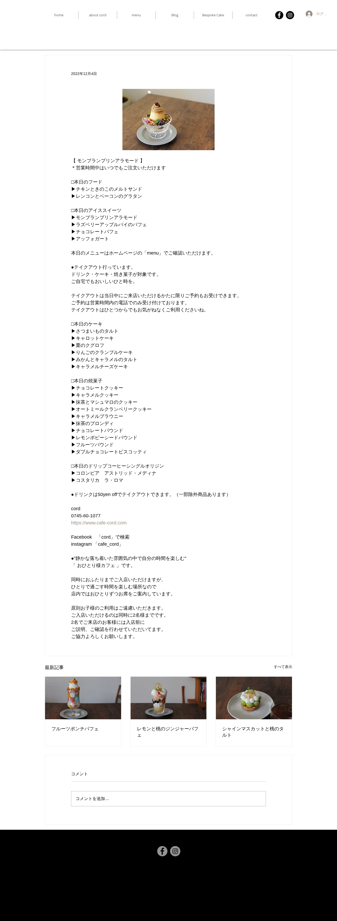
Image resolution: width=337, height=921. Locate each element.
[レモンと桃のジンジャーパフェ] (169, 698)
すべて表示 (283, 667)
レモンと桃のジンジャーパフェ (168, 732)
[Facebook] (279, 15)
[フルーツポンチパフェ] (83, 698)
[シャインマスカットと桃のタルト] (254, 698)
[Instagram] (290, 15)
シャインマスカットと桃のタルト (253, 732)
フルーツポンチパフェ (75, 728)
